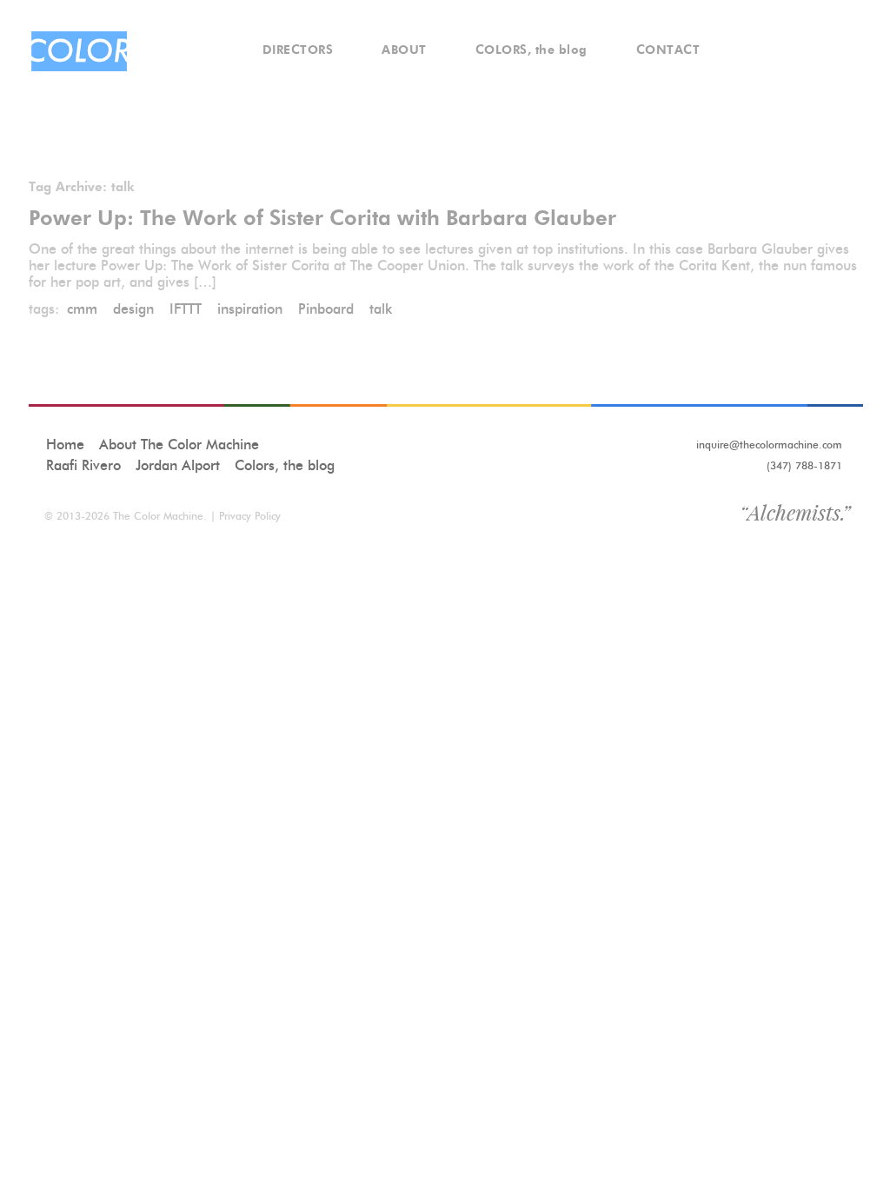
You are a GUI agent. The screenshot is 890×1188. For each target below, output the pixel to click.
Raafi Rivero (83, 465)
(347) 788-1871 (804, 465)
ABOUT (404, 50)
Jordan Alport (178, 465)
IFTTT (185, 309)
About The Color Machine (179, 444)
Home (65, 444)
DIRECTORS (298, 50)
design (133, 309)
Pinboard (326, 309)
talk (380, 309)
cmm (82, 309)
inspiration (249, 309)
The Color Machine (158, 515)
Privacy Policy (250, 515)
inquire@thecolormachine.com (769, 444)
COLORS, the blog (531, 50)
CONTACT (668, 50)
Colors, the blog (285, 465)
